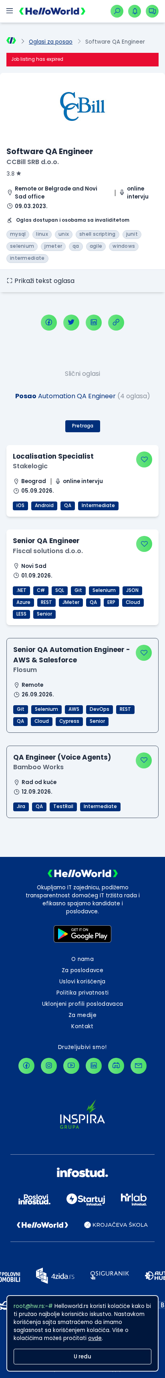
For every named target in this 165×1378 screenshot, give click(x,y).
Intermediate (98, 505)
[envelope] (139, 1066)
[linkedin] (94, 323)
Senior (44, 614)
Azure (23, 602)
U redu (82, 1356)
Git (78, 590)
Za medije (82, 1015)
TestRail (63, 806)
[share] (116, 323)
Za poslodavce (82, 970)
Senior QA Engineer (46, 541)
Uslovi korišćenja (82, 981)
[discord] (116, 1066)
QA (67, 505)
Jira (21, 806)
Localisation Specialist (53, 456)
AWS (73, 709)
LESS (21, 614)
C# (41, 590)
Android (44, 505)
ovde (95, 1338)
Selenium (104, 590)
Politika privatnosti (82, 993)
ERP (111, 602)
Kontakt (82, 1026)
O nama (82, 959)
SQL (59, 590)
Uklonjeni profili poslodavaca (82, 1004)
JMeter (70, 602)
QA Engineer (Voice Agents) (62, 757)
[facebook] (49, 323)
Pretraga (82, 426)
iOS (20, 505)
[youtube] (71, 1066)
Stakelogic (30, 466)
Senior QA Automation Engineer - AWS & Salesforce (71, 654)
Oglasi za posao (50, 42)
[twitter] (71, 323)
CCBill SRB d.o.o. (32, 161)
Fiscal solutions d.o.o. (48, 551)
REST (46, 602)
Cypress (69, 721)
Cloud (133, 602)
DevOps (99, 709)
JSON (132, 590)
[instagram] (49, 1066)
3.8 (10, 174)
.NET (21, 590)
